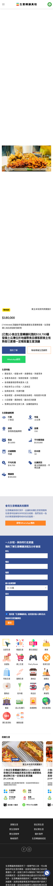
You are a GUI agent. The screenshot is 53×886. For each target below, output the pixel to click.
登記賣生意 (39, 829)
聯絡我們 (14, 838)
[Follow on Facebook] (23, 849)
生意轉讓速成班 (39, 838)
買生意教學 (14, 829)
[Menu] (3, 4)
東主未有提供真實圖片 (32, 764)
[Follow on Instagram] (29, 849)
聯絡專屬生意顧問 (39, 350)
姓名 (7, 551)
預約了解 (14, 350)
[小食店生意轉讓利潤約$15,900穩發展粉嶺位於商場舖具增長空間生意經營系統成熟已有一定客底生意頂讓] (22, 754)
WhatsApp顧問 (13, 359)
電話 (7, 562)
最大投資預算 (10, 583)
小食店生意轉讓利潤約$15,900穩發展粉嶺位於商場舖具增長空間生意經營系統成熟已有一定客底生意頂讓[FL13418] (22, 774)
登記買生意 (39, 824)
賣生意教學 (14, 834)
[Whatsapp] (47, 873)
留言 (7, 594)
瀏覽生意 (14, 824)
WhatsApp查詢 (31, 805)
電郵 (7, 572)
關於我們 (39, 834)
